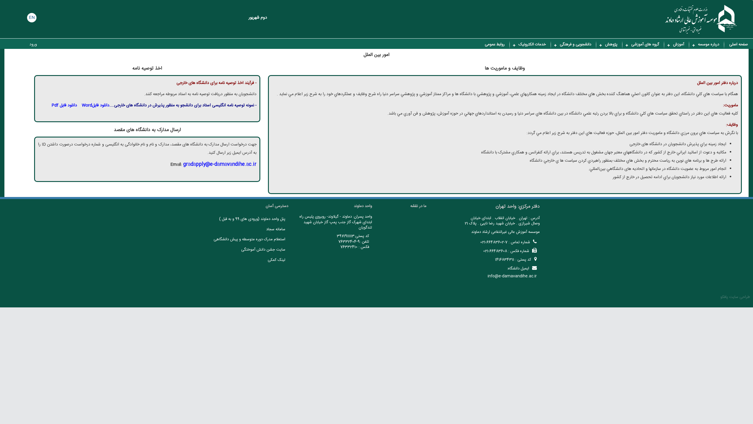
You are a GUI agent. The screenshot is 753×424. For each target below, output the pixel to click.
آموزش (678, 44)
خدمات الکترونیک (532, 44)
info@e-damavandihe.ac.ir (512, 276)
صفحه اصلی (738, 44)
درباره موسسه (708, 44)
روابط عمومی (495, 44)
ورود (33, 44)
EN (32, 17)
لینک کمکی (276, 260)
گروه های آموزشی (645, 44)
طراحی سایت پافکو (735, 297)
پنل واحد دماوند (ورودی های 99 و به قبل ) (252, 219)
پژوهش (611, 44)
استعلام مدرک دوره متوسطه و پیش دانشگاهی (249, 239)
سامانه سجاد (275, 229)
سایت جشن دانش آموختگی (263, 249)
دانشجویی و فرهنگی (575, 44)
